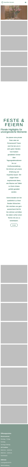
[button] (25, 2)
